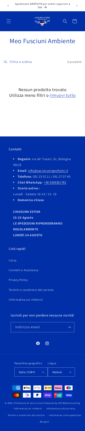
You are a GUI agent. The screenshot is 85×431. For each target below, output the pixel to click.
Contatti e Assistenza (24, 270)
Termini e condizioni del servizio (31, 290)
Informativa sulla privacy (60, 408)
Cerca (13, 260)
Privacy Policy (18, 280)
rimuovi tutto (63, 95)
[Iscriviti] (69, 327)
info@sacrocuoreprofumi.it (48, 171)
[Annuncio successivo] (77, 5)
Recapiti (44, 421)
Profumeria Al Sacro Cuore (29, 403)
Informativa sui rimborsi (26, 300)
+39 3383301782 (55, 182)
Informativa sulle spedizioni (65, 415)
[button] (9, 21)
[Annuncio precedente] (8, 5)
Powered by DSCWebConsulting (62, 403)
